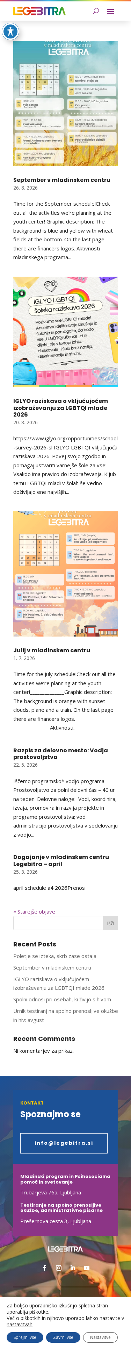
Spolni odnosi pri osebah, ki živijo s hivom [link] (62, 999)
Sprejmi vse (25, 1337)
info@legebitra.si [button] (64, 1142)
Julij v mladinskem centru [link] (51, 650)
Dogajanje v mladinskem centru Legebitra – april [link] (61, 860)
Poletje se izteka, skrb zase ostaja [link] (54, 955)
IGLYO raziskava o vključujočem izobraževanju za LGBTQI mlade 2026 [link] (60, 407)
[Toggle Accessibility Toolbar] (10, 31)
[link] (39, 11)
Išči (110, 923)
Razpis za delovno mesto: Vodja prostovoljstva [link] (60, 753)
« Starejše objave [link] (34, 911)
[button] (110, 11)
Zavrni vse (63, 1337)
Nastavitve (100, 1337)
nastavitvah (19, 1324)
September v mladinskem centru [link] (61, 180)
